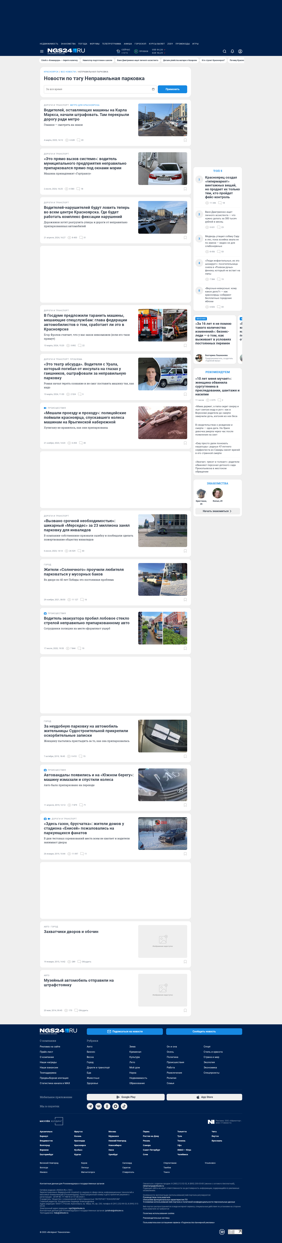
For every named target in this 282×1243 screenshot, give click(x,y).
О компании (47, 1057)
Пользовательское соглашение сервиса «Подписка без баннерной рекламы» (179, 1222)
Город (90, 1062)
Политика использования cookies (158, 1213)
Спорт (207, 1046)
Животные (93, 1078)
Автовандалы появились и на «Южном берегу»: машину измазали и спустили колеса (89, 777)
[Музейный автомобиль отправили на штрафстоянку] (162, 990)
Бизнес (91, 1051)
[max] (115, 1106)
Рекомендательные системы (156, 1218)
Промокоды (183, 44)
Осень (170, 1051)
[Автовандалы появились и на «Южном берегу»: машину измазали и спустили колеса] (162, 784)
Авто (90, 1046)
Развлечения (174, 1072)
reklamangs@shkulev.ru (153, 1186)
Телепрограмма (111, 44)
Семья (170, 1083)
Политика (172, 1057)
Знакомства (68, 44)
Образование (137, 1083)
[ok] (107, 1106)
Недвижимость (49, 44)
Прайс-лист (46, 1051)
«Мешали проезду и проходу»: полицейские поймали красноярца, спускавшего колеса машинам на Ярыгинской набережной (85, 417)
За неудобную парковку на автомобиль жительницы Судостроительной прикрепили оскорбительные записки (86, 731)
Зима (132, 1046)
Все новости (68, 72)
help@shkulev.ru (61, 1213)
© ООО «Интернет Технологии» (55, 1232)
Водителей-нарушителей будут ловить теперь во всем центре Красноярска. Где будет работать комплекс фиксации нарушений (86, 212)
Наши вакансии (49, 1067)
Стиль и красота (213, 1051)
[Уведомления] (232, 51)
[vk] (98, 1106)
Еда (89, 1072)
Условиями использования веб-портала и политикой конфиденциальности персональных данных (189, 1202)
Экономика (210, 1067)
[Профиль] (240, 51)
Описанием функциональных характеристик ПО (165, 1200)
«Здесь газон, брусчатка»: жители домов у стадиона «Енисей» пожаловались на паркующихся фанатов (84, 828)
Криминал (135, 1051)
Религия (171, 1078)
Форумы (95, 44)
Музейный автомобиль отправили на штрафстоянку (79, 982)
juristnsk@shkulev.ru (114, 1210)
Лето (132, 1062)
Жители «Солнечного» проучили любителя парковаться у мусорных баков (84, 571)
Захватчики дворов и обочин (71, 931)
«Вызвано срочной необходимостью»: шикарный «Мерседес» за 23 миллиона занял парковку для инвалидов (87, 525)
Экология (209, 1062)
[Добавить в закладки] (185, 140)
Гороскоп (140, 44)
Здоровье (92, 1083)
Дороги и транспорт (98, 1067)
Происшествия (175, 1062)
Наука (132, 1072)
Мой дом (134, 1067)
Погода (82, 44)
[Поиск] (224, 51)
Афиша (128, 44)
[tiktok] (124, 1106)
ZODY (170, 44)
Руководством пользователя (156, 1197)
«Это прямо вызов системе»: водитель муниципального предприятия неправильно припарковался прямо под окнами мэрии (85, 163)
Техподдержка (48, 1072)
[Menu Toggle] (42, 51)
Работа (171, 1067)
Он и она (172, 1046)
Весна (90, 1057)
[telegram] (90, 1106)
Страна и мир (211, 1057)
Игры (195, 44)
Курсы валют (157, 44)
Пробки (141, 51)
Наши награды (48, 1062)
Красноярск (51, 72)
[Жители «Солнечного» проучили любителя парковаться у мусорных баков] (162, 579)
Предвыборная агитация (54, 1078)
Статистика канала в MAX (55, 1083)
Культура (134, 1057)
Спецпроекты (211, 1072)
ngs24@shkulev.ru (77, 1208)
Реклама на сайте (50, 1046)
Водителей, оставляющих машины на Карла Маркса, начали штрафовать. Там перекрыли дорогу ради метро (86, 115)
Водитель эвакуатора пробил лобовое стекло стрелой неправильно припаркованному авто (87, 620)
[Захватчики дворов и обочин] (162, 941)
